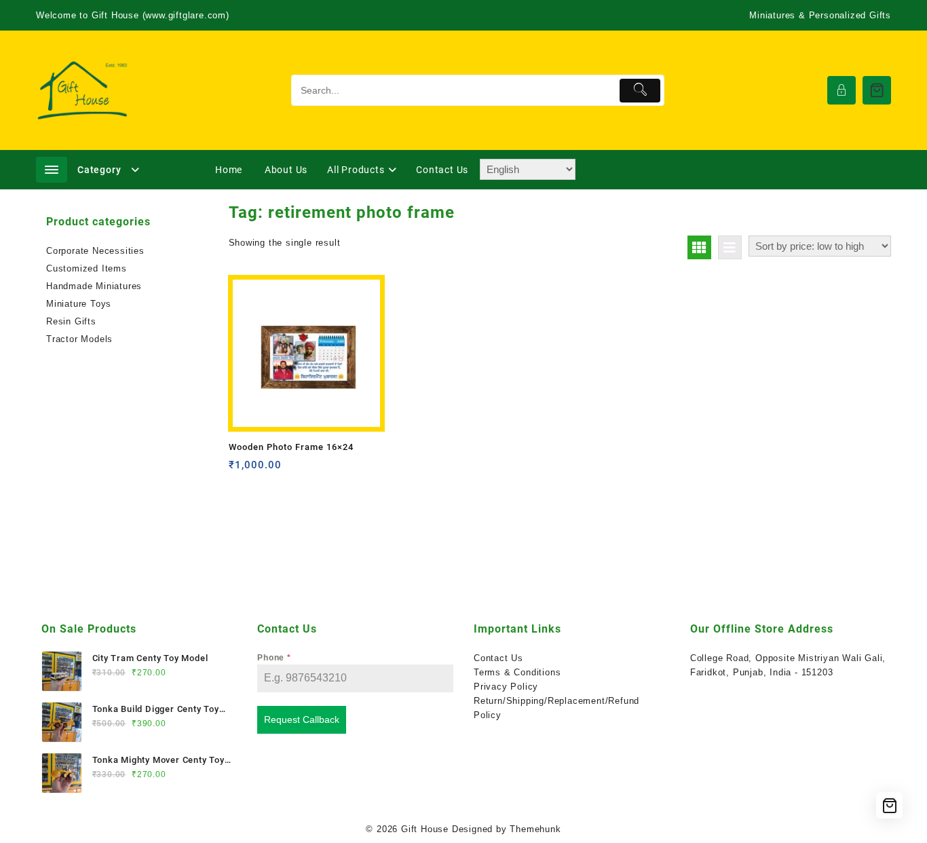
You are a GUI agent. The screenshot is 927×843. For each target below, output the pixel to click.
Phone (274, 657)
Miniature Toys (78, 304)
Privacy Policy (506, 686)
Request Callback (301, 719)
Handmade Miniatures (94, 286)
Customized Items (86, 268)
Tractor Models (79, 339)
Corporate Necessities (95, 251)
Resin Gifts (71, 321)
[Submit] (640, 90)
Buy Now (240, 470)
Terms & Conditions (517, 672)
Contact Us (498, 658)
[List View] (730, 247)
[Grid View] (699, 247)
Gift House (425, 829)
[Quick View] (267, 470)
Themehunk (535, 829)
